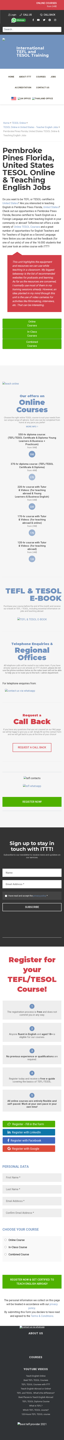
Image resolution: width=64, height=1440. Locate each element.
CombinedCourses (32, 343)
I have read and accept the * (28, 896)
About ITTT (25, 76)
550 (32, 454)
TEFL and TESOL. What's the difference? (36, 1393)
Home (11, 76)
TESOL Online (19, 123)
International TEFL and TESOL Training (32, 51)
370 (32, 477)
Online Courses (46, 3)
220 (32, 507)
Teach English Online (35, 1376)
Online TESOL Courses (27, 226)
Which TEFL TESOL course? (36, 1410)
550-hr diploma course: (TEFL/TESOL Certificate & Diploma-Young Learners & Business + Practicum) (32, 441)
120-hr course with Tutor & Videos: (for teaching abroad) (32, 547)
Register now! (32, 801)
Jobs (53, 76)
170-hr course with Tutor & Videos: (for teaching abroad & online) (32, 521)
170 (32, 533)
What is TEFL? (36, 1405)
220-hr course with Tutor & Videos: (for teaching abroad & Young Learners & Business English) (32, 493)
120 (32, 559)
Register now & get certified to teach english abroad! (32, 1281)
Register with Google (25, 1148)
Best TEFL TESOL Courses (36, 1380)
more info (31, 426)
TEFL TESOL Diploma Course (35, 1401)
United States (10, 203)
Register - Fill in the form (28, 1124)
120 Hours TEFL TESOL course (35, 1414)
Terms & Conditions (42, 1316)
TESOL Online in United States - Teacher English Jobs (30, 127)
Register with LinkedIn (26, 1132)
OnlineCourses (32, 323)
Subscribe (32, 907)
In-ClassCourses (32, 333)
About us (36, 1333)
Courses (41, 76)
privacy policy (39, 896)
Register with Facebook (25, 1140)
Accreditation (23, 87)
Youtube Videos (36, 1369)
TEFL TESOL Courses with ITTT (35, 1384)
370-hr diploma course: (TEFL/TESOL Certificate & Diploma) (32, 467)
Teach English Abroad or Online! (36, 1388)
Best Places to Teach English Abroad (36, 1397)
